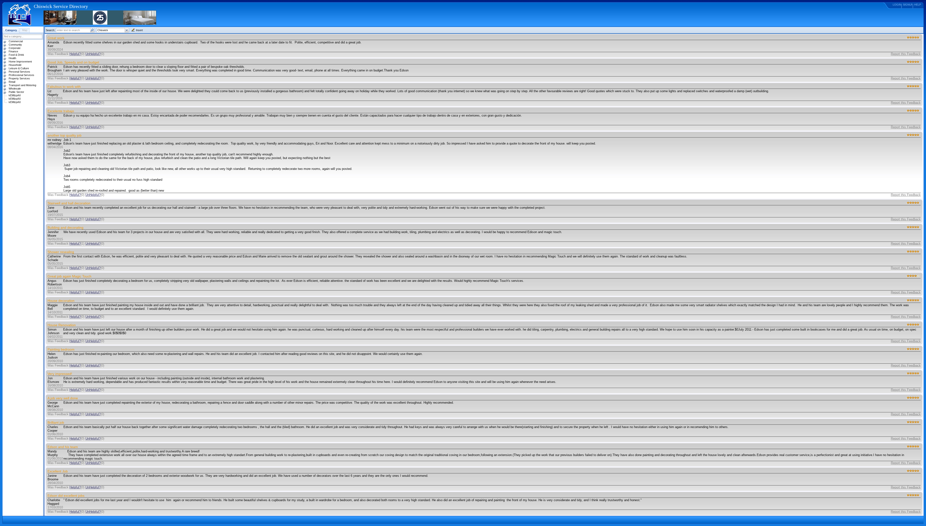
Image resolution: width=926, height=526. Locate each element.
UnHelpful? (93, 54)
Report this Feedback (906, 54)
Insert (139, 30)
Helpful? (75, 54)
